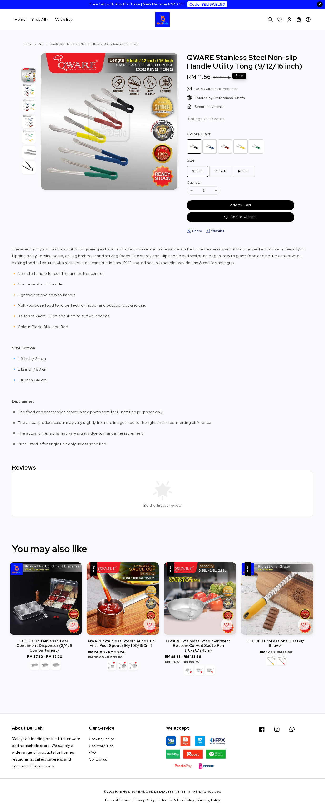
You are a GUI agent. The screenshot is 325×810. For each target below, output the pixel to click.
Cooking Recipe (102, 739)
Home (20, 19)
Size (191, 160)
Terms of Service (118, 800)
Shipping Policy (208, 800)
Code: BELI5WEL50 (207, 4)
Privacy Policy (144, 800)
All (41, 44)
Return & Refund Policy (176, 800)
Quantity (194, 183)
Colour (199, 134)
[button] (270, 19)
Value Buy (64, 19)
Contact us (98, 759)
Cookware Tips (101, 746)
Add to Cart (240, 205)
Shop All (38, 19)
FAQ (92, 752)
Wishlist (217, 231)
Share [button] (197, 231)
